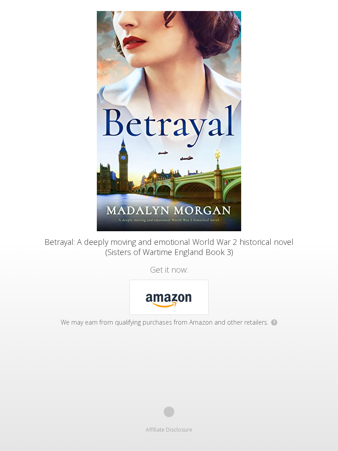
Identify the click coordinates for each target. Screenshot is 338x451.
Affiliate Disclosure (169, 429)
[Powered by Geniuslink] (169, 412)
